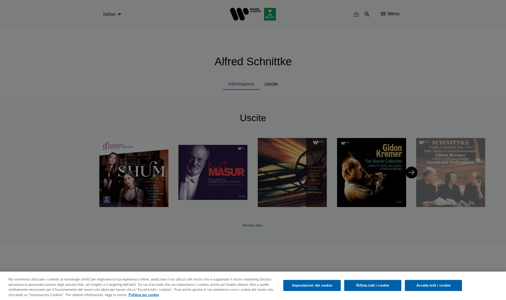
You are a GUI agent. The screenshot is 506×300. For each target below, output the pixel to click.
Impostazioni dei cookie (312, 285)
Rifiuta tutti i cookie (372, 285)
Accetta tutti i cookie (433, 285)
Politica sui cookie (144, 295)
